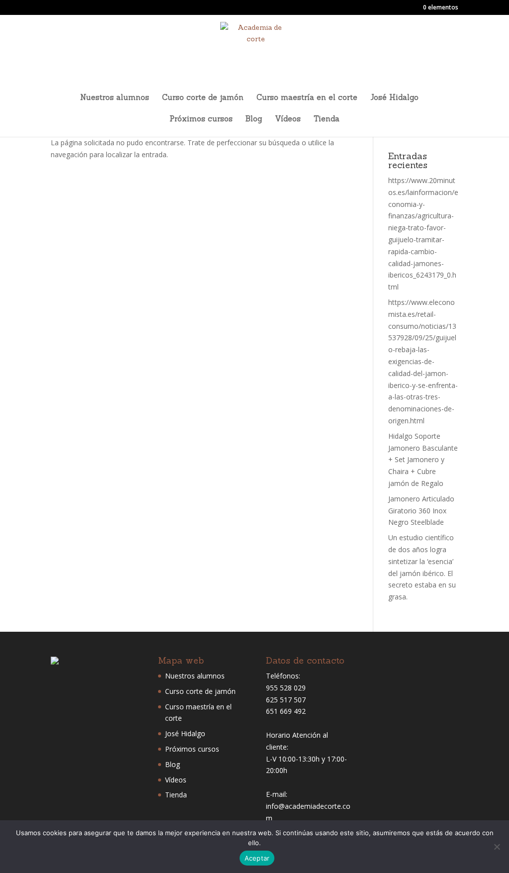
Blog (254, 119)
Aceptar (257, 858)
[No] (497, 847)
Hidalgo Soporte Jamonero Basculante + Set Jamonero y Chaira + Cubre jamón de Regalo (423, 459)
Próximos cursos (201, 119)
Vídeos (288, 119)
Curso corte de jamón (203, 98)
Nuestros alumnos (114, 98)
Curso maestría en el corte (306, 98)
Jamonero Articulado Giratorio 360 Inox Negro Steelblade (421, 510)
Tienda (326, 119)
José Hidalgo (394, 98)
